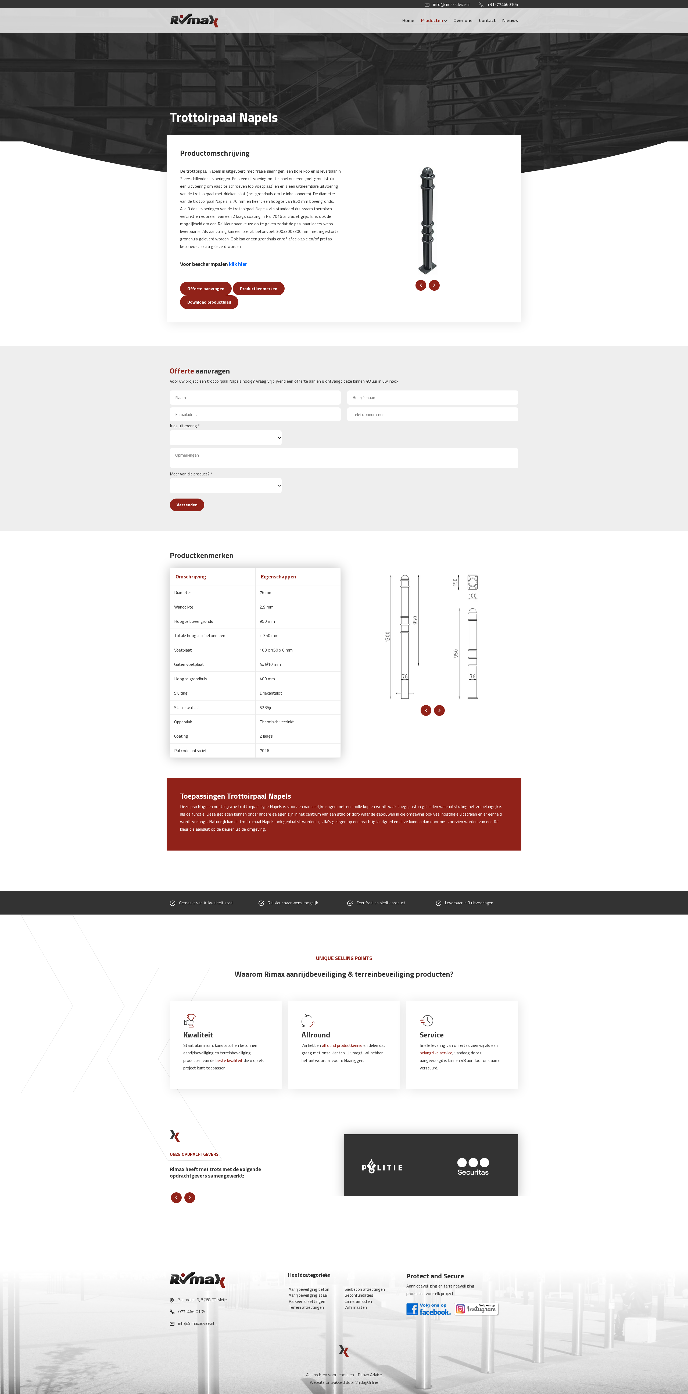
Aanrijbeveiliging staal (308, 1295)
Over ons (462, 20)
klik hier (238, 264)
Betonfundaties (359, 1295)
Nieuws (510, 20)
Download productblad (209, 302)
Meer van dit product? (191, 474)
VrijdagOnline (366, 1382)
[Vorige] (420, 285)
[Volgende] (434, 285)
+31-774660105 (502, 4)
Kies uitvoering (185, 426)
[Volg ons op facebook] (429, 1309)
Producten (432, 20)
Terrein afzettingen (306, 1307)
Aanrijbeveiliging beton (309, 1289)
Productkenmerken (258, 288)
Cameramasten (358, 1301)
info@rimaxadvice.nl (451, 4)
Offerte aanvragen (205, 288)
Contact (487, 20)
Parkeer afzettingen (307, 1301)
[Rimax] (205, 20)
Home (408, 20)
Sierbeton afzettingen (365, 1289)
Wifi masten (356, 1307)
